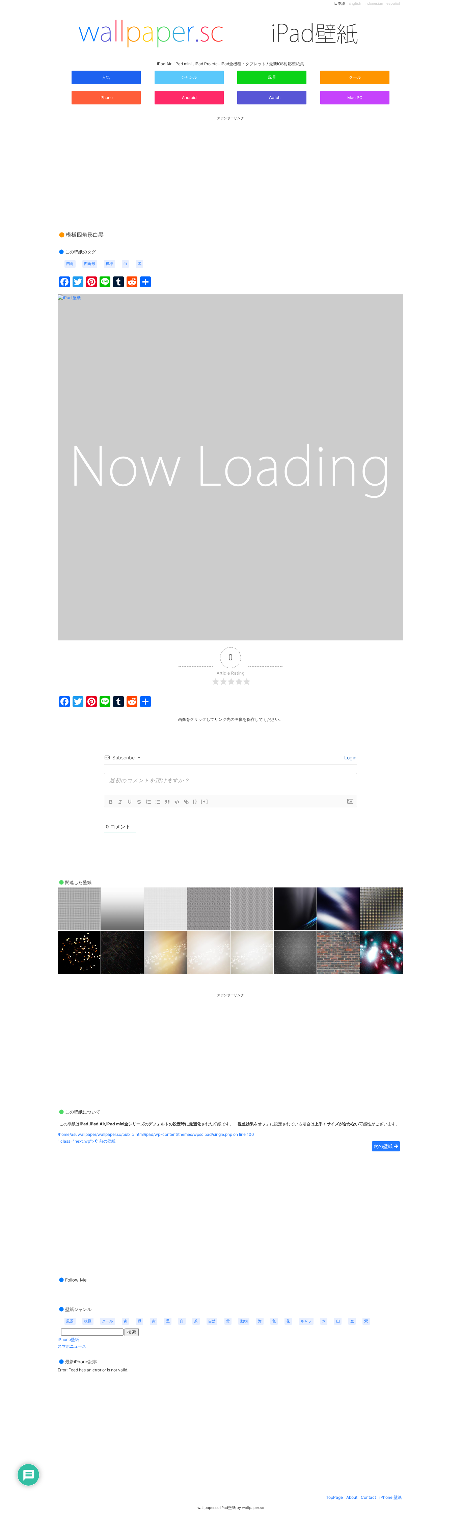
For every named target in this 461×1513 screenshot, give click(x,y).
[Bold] (110, 802)
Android (189, 97)
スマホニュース (72, 1346)
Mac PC (354, 97)
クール (355, 77)
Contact (368, 1497)
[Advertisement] (230, 167)
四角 (70, 264)
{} (195, 801)
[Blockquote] (167, 802)
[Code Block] (177, 802)
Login (349, 757)
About (351, 1497)
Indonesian (373, 3)
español (393, 3)
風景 (272, 77)
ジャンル (189, 77)
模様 (109, 264)
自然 (212, 1321)
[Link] (186, 802)
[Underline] (129, 802)
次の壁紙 (384, 1146)
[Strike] (139, 802)
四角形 (89, 264)
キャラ (305, 1321)
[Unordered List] (158, 802)
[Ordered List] (148, 802)
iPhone (106, 97)
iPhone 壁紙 (390, 1497)
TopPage (334, 1497)
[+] (204, 801)
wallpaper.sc (253, 1508)
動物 (244, 1321)
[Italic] (120, 802)
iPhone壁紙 (68, 1339)
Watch (274, 97)
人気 (106, 77)
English (355, 3)
